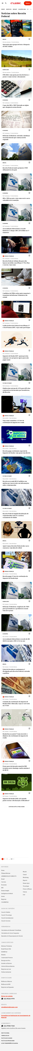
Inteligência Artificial (7, 893)
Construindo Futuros (7, 957)
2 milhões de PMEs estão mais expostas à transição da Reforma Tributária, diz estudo (16, 295)
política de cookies (6, 1038)
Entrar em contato (7, 996)
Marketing (26, 877)
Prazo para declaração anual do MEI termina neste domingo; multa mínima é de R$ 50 (16, 768)
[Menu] (2, 3)
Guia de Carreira (5, 921)
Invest (3, 896)
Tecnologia (26, 886)
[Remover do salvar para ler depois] (29, 39)
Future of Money (27, 889)
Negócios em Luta (6, 969)
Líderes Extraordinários (7, 966)
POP (24, 895)
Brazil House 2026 (6, 949)
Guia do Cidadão (5, 912)
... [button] (9, 859)
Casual (25, 874)
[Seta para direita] (29, 9)
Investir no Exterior (6, 963)
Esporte (25, 880)
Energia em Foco (5, 960)
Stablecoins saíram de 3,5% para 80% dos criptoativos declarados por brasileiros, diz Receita (16, 390)
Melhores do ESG (5, 984)
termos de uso (5, 1035)
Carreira (3, 882)
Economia (4, 885)
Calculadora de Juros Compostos (10, 933)
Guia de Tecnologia (6, 915)
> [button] (13, 859)
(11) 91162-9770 (9, 998)
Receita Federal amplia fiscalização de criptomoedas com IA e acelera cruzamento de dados (16, 515)
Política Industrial (6, 972)
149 (11, 859)
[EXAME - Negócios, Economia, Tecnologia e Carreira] (16, 3)
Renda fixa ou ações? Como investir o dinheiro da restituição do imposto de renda (15, 736)
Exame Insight (5, 890)
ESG (2, 887)
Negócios (8, 9)
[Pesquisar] (5, 3)
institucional (5, 1033)
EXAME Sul (4, 952)
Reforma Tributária (6, 946)
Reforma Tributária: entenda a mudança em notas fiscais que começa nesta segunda (16, 137)
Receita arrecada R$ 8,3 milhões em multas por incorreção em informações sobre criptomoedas (16, 483)
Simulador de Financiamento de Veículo (12, 936)
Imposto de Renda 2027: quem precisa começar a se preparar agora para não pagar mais (16, 358)
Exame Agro (26, 883)
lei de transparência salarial (9, 1043)
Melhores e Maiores (6, 981)
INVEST (3, 9)
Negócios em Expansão (7, 987)
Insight (15, 9)
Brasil (2, 879)
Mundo (25, 871)
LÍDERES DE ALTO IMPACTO (8, 876)
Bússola (3, 954)
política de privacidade (7, 1040)
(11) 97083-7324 (9, 1026)
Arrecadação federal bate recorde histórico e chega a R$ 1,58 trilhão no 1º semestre (16, 230)
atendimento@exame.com (9, 1007)
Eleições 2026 (22, 9)
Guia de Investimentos (7, 918)
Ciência (25, 892)
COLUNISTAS (4, 902)
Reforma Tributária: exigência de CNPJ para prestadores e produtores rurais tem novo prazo (16, 608)
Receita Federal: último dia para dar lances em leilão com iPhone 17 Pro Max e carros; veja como (16, 263)
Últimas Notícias (5, 873)
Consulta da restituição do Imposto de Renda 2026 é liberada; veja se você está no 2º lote (16, 703)
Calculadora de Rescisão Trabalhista (11, 930)
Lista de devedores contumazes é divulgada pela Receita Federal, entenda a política (16, 671)
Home (2, 870)
